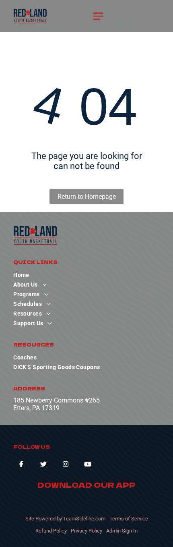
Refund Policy (51, 531)
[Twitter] (43, 464)
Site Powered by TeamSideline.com (65, 519)
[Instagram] (66, 464)
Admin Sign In (122, 531)
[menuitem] (86, 275)
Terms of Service (128, 519)
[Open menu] (98, 16)
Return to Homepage (87, 196)
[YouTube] (88, 464)
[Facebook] (21, 464)
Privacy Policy (86, 531)
